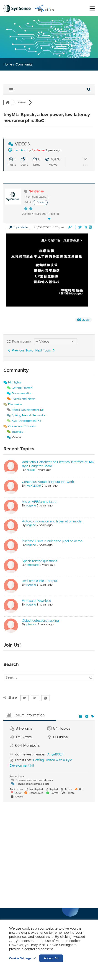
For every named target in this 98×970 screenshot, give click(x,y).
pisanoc (31, 624)
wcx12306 (33, 486)
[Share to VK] (90, 227)
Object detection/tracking (40, 621)
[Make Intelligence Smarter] (17, 8)
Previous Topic (21, 350)
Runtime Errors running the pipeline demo (52, 541)
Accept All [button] (51, 958)
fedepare (32, 565)
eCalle (30, 470)
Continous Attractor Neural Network (48, 482)
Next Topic (43, 350)
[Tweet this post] (80, 227)
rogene (31, 505)
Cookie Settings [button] (20, 958)
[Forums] (8, 102)
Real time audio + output (39, 581)
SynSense (38, 150)
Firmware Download (36, 601)
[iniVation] (44, 8)
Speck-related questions (39, 561)
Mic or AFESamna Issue (39, 502)
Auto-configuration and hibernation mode (51, 521)
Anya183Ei (54, 754)
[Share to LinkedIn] (85, 227)
